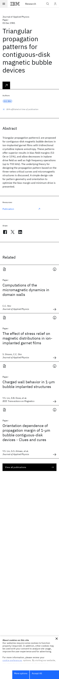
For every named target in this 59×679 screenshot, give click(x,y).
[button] (57, 638)
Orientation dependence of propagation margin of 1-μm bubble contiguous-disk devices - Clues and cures (26, 432)
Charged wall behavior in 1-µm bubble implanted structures (29, 384)
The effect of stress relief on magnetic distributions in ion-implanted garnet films (27, 338)
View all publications (15, 467)
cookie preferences (12, 660)
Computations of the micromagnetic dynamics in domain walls (26, 290)
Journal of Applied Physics (16, 16)
